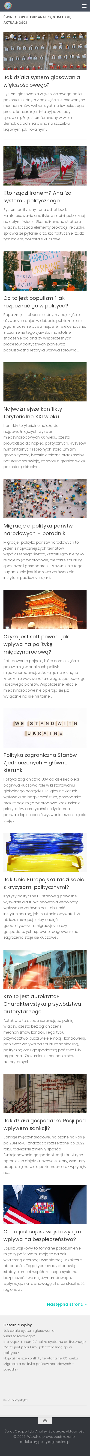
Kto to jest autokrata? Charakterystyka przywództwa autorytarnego (42, 1004)
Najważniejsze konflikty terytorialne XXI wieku (40, 1358)
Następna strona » (67, 1304)
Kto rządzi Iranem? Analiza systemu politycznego (44, 1341)
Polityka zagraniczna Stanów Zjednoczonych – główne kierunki (40, 763)
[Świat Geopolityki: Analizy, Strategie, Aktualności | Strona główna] (9, 6)
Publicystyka (18, 1400)
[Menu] (84, 6)
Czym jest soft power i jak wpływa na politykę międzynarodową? (36, 644)
